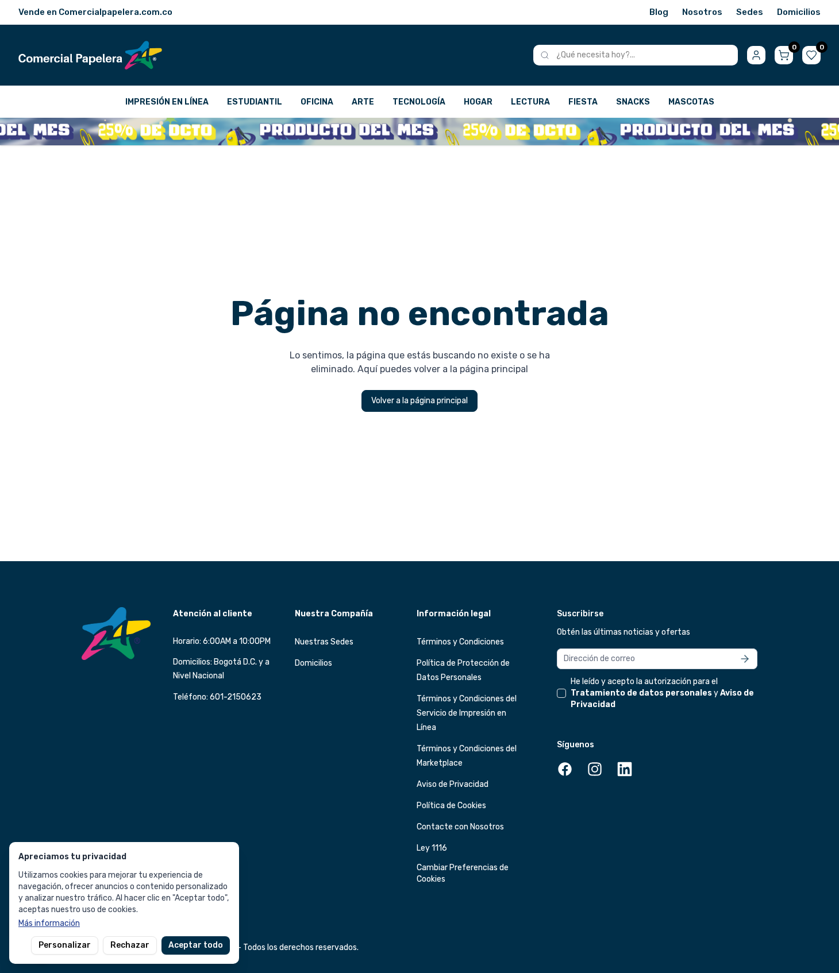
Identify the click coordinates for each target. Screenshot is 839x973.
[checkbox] (561, 693)
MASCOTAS (691, 102)
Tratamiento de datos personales (641, 693)
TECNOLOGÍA (418, 102)
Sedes (749, 12)
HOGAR (478, 102)
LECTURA (530, 102)
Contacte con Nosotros (460, 827)
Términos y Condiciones (460, 642)
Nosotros (702, 12)
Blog (658, 12)
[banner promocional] (419, 131)
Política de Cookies (451, 805)
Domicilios (799, 12)
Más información (49, 923)
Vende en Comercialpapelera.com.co (95, 12)
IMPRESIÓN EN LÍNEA (167, 102)
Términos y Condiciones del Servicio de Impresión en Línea (467, 713)
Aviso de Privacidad (452, 784)
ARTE (363, 102)
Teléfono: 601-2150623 (217, 697)
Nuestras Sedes (324, 642)
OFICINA (317, 102)
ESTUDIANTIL (254, 102)
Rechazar (129, 945)
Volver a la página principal (419, 401)
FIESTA (583, 102)
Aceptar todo (195, 945)
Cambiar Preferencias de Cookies (463, 873)
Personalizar (65, 945)
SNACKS (633, 102)
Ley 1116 (432, 848)
